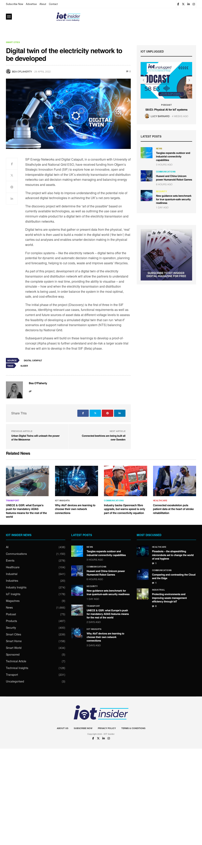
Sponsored (13, 654)
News (159, 149)
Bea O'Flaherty (22, 71)
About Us (62, 728)
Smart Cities (13, 42)
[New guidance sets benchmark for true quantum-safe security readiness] (146, 195)
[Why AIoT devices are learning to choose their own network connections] (76, 481)
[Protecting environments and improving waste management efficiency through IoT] (143, 593)
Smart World (14, 647)
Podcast (166, 105)
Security (161, 191)
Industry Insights (16, 587)
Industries (12, 580)
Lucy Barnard (160, 116)
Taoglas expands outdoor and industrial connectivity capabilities (173, 156)
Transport (12, 501)
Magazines (13, 600)
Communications (166, 172)
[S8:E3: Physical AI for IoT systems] (166, 80)
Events (10, 560)
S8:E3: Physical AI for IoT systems (166, 110)
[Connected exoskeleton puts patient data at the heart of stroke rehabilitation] (174, 481)
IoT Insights (62, 501)
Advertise (31, 4)
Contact (53, 4)
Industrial (11, 573)
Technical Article (16, 661)
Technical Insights (17, 667)
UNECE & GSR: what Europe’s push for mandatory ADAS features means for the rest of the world (26, 511)
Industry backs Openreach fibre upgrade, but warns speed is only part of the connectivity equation (124, 509)
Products (11, 620)
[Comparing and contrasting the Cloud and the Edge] (143, 574)
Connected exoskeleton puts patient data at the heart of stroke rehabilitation (173, 509)
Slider (24, 365)
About (42, 4)
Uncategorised (15, 681)
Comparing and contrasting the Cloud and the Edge (173, 576)
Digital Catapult (33, 360)
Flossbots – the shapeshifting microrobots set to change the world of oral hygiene (173, 554)
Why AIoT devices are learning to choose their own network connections (75, 509)
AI (7, 547)
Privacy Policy (107, 728)
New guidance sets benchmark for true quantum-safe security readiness (174, 199)
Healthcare (160, 501)
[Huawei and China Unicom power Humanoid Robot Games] (146, 175)
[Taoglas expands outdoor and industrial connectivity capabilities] (146, 152)
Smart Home (14, 641)
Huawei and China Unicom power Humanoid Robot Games (174, 177)
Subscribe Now (14, 4)
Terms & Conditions (133, 728)
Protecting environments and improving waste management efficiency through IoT (169, 597)
